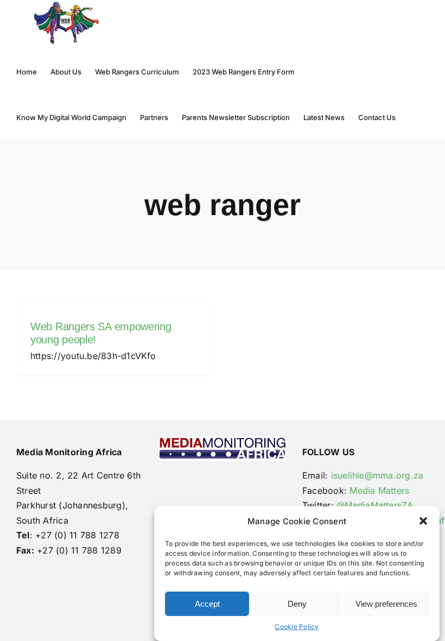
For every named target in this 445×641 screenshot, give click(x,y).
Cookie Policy (297, 627)
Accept (207, 603)
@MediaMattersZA (375, 505)
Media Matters (379, 490)
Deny (297, 603)
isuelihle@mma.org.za (377, 475)
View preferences (386, 603)
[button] (423, 521)
